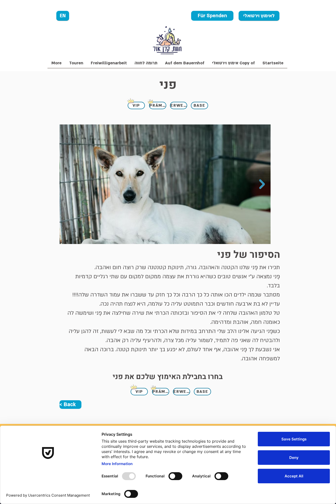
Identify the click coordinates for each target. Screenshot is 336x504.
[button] (146, 64)
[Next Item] (262, 184)
